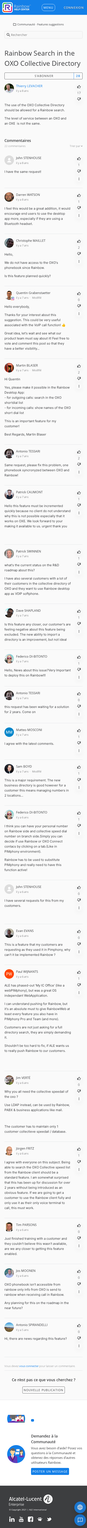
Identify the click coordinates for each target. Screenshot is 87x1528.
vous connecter (29, 1366)
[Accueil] (16, 7)
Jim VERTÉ (23, 1078)
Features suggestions (50, 24)
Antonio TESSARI (28, 451)
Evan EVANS (25, 931)
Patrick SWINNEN (28, 551)
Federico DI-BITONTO (31, 656)
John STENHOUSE (28, 158)
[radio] (79, 86)
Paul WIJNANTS (27, 971)
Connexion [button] (74, 7)
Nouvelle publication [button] (44, 1390)
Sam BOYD (24, 766)
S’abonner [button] (44, 76)
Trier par (75, 146)
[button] (48, 7)
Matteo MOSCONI (29, 730)
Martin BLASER (27, 365)
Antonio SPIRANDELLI (32, 1325)
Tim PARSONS (26, 1225)
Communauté (26, 24)
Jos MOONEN (25, 1270)
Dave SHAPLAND (28, 610)
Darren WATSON (28, 194)
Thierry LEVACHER (29, 86)
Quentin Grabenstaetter (33, 293)
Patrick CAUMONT (29, 492)
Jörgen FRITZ (25, 1148)
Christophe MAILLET (30, 240)
